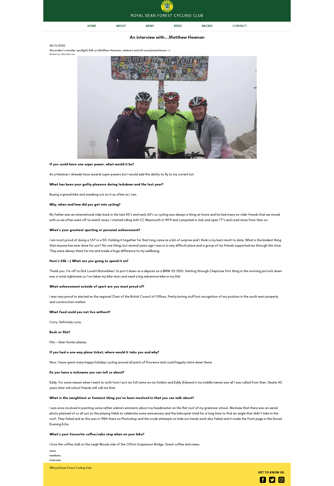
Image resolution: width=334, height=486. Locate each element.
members (55, 455)
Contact (240, 26)
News (150, 26)
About (121, 26)
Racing (207, 26)
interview (55, 460)
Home (91, 26)
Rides (178, 26)
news (52, 451)
